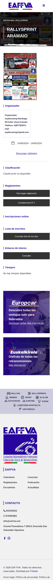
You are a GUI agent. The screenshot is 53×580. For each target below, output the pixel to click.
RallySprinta (39, 393)
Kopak (45, 401)
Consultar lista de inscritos (26, 236)
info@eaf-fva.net (11, 521)
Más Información (35, 323)
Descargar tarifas (17, 323)
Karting (30, 401)
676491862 (11, 516)
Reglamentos (10, 482)
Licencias (33, 477)
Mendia (13, 397)
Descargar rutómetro (26, 153)
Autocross (14, 401)
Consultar (26, 256)
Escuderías (9, 487)
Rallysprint (22, 20)
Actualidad (33, 487)
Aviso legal (8, 577)
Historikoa (29, 409)
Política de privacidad (27, 577)
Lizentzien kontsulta (28, 405)
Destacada (8, 20)
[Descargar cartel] (26, 76)
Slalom (44, 397)
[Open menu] (43, 5)
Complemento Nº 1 (26, 203)
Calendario (9, 477)
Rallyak (15, 393)
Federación (33, 482)
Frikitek (34, 571)
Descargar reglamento (26, 193)
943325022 (11, 511)
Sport (28, 397)
